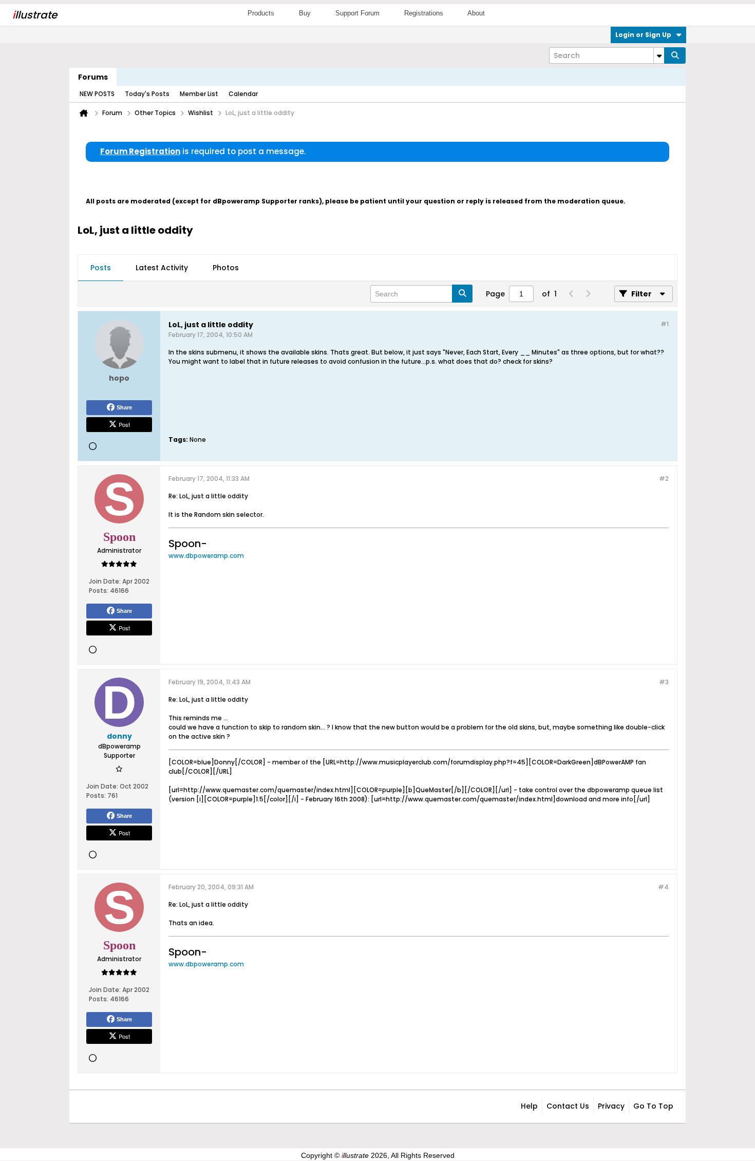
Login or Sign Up (643, 34)
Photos (226, 268)
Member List (199, 93)
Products (261, 13)
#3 (664, 682)
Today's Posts (147, 93)
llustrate (34, 15)
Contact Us (567, 1106)
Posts (100, 268)
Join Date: (105, 581)
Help (529, 1106)
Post (124, 424)
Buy (305, 13)
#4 (663, 887)
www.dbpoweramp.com (206, 555)
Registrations (423, 13)
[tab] (100, 268)
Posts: (98, 590)
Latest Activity (162, 268)
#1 (664, 324)
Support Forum (357, 13)
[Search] (675, 55)
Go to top (653, 1106)
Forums (93, 77)
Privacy (611, 1106)
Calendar (243, 93)
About (476, 13)
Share (124, 407)
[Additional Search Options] (659, 55)
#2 (664, 478)
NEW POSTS (97, 93)
